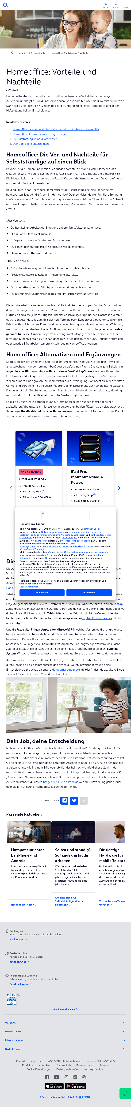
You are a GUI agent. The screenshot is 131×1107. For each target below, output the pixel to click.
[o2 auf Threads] (84, 1077)
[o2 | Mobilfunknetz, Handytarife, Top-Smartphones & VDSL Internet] (13, 53)
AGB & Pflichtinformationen (64, 1061)
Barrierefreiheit (85, 1065)
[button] (39, 471)
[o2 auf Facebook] (47, 1077)
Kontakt (20, 1061)
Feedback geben (20, 984)
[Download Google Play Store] (75, 1086)
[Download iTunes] (54, 1086)
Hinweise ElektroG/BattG (100, 1061)
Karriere (104, 1065)
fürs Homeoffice (97, 618)
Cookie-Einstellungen (39, 1069)
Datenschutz (64, 1065)
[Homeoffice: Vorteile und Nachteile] (64, 801)
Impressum (36, 1061)
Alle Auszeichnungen (64, 1009)
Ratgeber (22, 53)
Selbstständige (39, 53)
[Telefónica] (85, 1097)
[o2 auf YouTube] (56, 1077)
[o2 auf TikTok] (75, 1077)
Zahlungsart (17, 939)
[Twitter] (74, 801)
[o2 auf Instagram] (66, 1077)
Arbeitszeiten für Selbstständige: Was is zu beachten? (70, 901)
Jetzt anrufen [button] (18, 961)
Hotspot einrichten (23, 904)
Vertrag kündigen (94, 1069)
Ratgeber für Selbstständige (60, 782)
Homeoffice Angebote (66, 670)
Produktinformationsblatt (37, 1065)
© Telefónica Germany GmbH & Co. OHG (58, 1097)
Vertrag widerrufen (67, 1069)
